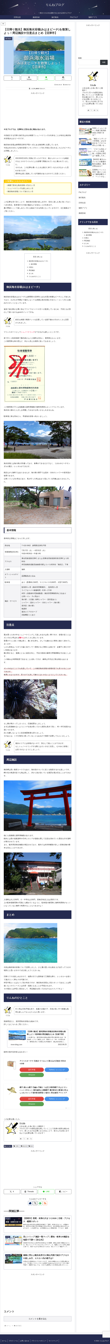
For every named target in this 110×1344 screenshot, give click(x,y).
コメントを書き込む (37, 1319)
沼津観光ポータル (28, 576)
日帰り (17, 1146)
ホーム (4, 1341)
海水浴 (25, 1146)
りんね (22, 1123)
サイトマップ (53, 1341)
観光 (31, 1146)
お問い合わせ (24, 1341)
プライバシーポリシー (38, 1341)
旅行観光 (8, 1146)
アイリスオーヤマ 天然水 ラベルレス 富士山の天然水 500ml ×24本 (43, 1062)
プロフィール (13, 1341)
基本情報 (34, 264)
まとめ (31, 273)
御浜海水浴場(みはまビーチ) (38, 261)
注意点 (31, 267)
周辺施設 (32, 270)
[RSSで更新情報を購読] (31, 1138)
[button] (63, 78)
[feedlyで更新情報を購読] (27, 1138)
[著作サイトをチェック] (20, 1138)
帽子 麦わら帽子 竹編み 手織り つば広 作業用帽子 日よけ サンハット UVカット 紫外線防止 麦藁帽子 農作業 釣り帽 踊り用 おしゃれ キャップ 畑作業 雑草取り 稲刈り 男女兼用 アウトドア (44, 1090)
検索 (80, 58)
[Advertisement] (37, 110)
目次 (35, 257)
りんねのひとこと (35, 276)
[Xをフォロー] (24, 1138)
